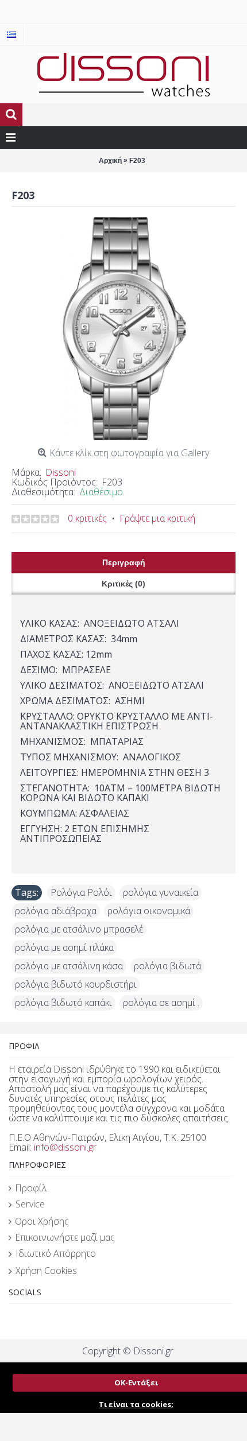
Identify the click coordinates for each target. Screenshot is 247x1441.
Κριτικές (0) (123, 583)
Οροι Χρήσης (42, 1221)
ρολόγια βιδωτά (167, 966)
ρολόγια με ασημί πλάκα (64, 947)
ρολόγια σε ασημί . (161, 1002)
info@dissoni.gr (65, 1147)
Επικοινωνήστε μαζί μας (65, 1237)
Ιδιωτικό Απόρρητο (56, 1253)
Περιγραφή (123, 562)
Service (30, 1204)
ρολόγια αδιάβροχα (56, 910)
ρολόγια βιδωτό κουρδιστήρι (76, 984)
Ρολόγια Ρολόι (81, 892)
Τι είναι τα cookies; (136, 1404)
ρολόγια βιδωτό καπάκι (63, 1002)
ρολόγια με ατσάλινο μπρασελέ (79, 929)
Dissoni (60, 472)
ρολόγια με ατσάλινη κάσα (69, 966)
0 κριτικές (87, 518)
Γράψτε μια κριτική (157, 518)
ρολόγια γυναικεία (160, 892)
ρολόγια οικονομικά (148, 910)
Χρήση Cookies (46, 1270)
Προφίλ (31, 1188)
